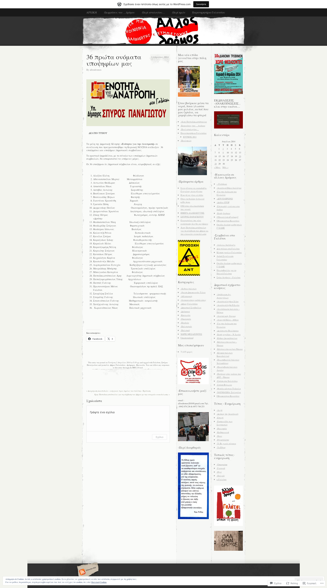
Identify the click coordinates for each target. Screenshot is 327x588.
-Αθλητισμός (186, 296)
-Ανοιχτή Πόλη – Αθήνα (228, 319)
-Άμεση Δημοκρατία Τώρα (193, 292)
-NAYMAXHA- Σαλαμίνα (229, 392)
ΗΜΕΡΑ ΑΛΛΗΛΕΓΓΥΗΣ (192, 212)
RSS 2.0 (136, 367)
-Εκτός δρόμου (223, 213)
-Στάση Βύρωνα (224, 384)
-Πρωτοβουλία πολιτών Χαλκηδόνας (228, 361)
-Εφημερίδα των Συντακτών (224, 423)
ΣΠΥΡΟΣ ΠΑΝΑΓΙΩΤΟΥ (192, 216)
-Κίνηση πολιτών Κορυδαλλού (225, 354)
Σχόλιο (159, 437)
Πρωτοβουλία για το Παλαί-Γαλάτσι (226, 272)
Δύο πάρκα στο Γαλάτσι (228, 248)
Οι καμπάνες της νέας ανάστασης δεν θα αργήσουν (194, 222)
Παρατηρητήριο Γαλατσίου (208, 12)
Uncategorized (187, 337)
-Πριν (219, 436)
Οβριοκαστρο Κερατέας (228, 220)
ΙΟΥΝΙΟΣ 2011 (190, 136)
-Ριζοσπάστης (223, 439)
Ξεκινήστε (201, 4)
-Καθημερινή (223, 432)
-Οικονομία (186, 318)
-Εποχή (220, 417)
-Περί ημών (178, 12)
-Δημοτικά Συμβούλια (191, 307)
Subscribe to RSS (87, 572)
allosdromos (95, 69)
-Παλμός (221, 475)
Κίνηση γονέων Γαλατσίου (229, 252)
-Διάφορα (130, 365)
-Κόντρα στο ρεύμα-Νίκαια (230, 349)
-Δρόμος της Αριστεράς (228, 413)
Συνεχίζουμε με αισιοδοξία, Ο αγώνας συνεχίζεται (194, 190)
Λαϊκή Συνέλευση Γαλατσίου (225, 258)
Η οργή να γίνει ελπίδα (192, 195)
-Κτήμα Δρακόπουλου (227, 338)
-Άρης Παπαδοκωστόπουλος (194, 121)
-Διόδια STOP (223, 202)
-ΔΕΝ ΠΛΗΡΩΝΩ (225, 198)
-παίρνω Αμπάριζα (226, 244)
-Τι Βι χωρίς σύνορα (226, 443)
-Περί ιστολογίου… (153, 12)
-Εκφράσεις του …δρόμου (119, 12)
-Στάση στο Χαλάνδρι (227, 381)
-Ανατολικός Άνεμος (226, 316)
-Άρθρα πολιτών (189, 288)
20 (240, 156)
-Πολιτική (185, 330)
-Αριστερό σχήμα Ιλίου (228, 301)
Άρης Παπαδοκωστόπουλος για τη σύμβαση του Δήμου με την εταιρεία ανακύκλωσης (132, 394)
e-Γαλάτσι (222, 479)
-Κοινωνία (140, 365)
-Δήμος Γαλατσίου (117, 365)
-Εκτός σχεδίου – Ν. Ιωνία (229, 334)
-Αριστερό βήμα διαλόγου (229, 187)
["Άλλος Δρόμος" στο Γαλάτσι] (163, 31)
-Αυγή (219, 410)
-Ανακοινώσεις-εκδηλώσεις (193, 300)
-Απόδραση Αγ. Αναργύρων (224, 296)
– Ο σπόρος (222, 184)
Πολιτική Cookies (99, 582)
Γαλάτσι (156, 362)
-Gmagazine (222, 464)
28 (216, 163)
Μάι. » (225, 167)
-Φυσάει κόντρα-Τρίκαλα (229, 388)
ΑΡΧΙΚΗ (91, 12)
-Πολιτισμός (186, 326)
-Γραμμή (221, 468)
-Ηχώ (219, 471)
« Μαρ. (217, 167)
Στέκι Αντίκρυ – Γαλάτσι (228, 277)
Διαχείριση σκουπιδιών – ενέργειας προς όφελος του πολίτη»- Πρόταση (118, 391)
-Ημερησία (222, 428)
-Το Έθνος (221, 447)
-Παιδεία (185, 322)
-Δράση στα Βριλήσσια (228, 330)
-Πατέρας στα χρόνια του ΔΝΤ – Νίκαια (229, 375)
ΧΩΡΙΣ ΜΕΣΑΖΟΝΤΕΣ (191, 334)
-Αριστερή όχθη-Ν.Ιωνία (228, 305)
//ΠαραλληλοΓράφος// (227, 217)
